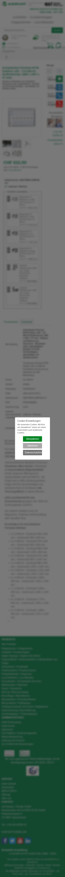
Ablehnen (32, 445)
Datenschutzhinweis (33, 452)
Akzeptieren (32, 439)
